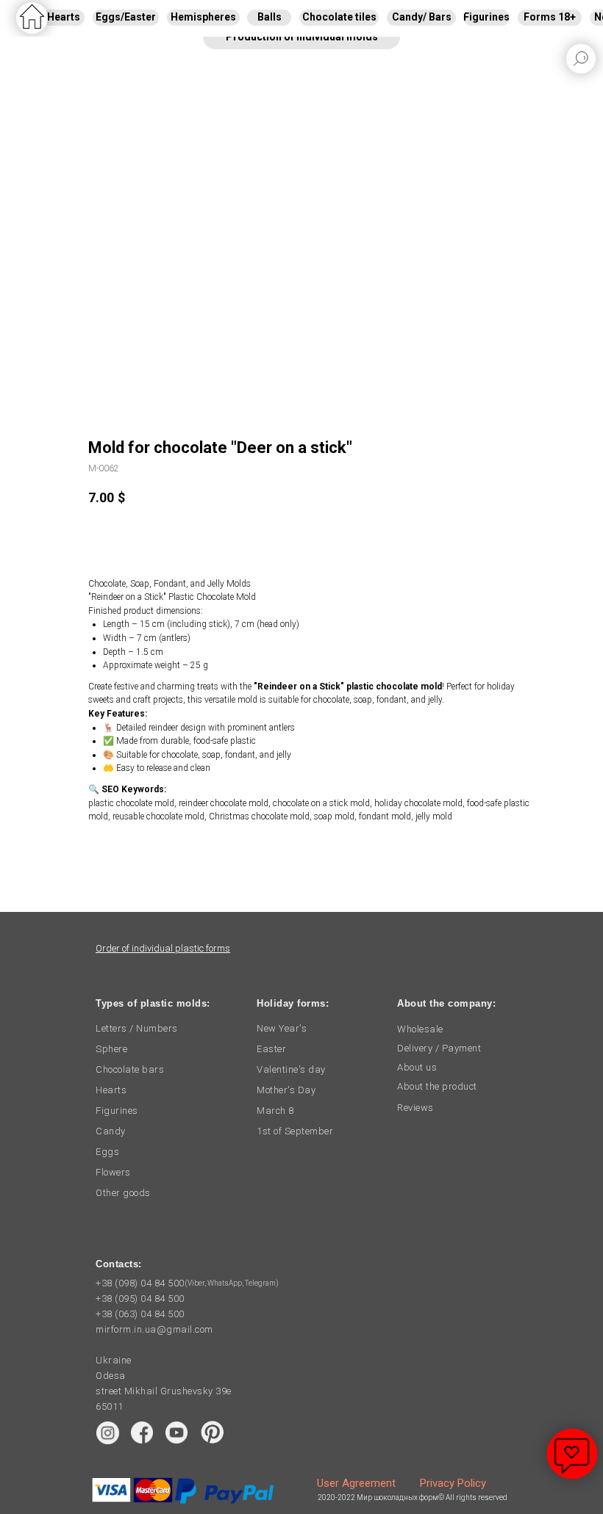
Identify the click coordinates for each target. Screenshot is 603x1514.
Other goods (123, 1192)
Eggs (107, 1151)
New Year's (282, 1028)
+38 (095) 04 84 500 (140, 1298)
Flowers (113, 1172)
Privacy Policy (453, 1483)
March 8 (275, 1110)
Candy (111, 1131)
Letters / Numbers (137, 1028)
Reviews (415, 1107)
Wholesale (420, 1029)
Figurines (117, 1110)
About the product (437, 1086)
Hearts (111, 1089)
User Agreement (356, 1483)
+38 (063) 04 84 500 (140, 1313)
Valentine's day (291, 1069)
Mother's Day (286, 1089)
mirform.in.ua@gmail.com (154, 1329)
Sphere (111, 1048)
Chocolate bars (130, 1069)
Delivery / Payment (439, 1048)
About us (417, 1067)
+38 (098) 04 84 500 (140, 1283)
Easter (271, 1048)
